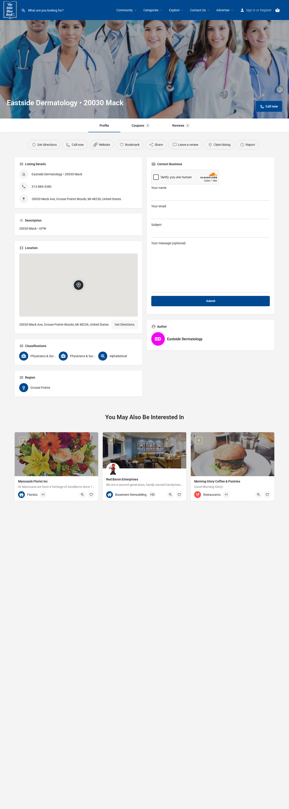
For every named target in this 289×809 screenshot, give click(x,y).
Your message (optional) (168, 243)
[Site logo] (10, 9)
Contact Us (198, 10)
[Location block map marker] (78, 285)
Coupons (140, 125)
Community (125, 10)
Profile (104, 125)
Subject (156, 224)
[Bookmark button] (91, 494)
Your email (158, 206)
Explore (174, 10)
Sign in (250, 10)
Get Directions (124, 324)
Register (266, 10)
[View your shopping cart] (277, 10)
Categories (150, 10)
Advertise (222, 10)
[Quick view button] (82, 494)
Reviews (180, 125)
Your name (158, 188)
